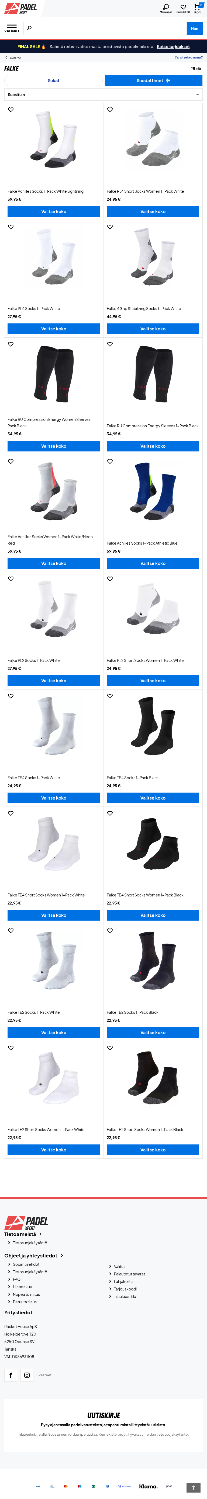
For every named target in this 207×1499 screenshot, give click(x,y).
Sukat (54, 80)
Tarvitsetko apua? (189, 57)
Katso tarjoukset (173, 46)
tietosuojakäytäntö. (172, 1434)
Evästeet (44, 1375)
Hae (194, 28)
